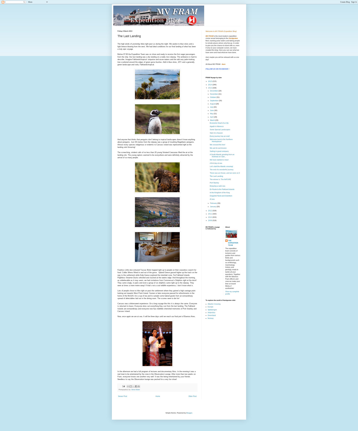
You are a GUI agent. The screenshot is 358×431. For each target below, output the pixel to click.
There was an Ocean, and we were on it (225, 173)
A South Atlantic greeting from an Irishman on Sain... (222, 155)
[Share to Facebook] (136, 386)
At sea (212, 199)
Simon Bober (135, 389)
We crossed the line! (217, 145)
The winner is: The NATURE (220, 179)
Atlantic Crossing (214, 304)
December (214, 91)
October (213, 97)
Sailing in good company (219, 151)
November (214, 94)
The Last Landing (216, 176)
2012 (210, 211)
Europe (210, 307)
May (212, 114)
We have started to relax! (219, 160)
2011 (210, 214)
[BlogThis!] (130, 386)
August (213, 104)
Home (158, 396)
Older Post (192, 396)
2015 (210, 81)
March (212, 120)
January (213, 207)
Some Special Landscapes (220, 130)
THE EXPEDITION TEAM (233, 243)
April (212, 117)
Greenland (212, 315)
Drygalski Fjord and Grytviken (221, 196)
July (212, 107)
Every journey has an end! (220, 136)
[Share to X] (133, 386)
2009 (210, 220)
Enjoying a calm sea (217, 186)
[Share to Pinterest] (138, 386)
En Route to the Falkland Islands (222, 189)
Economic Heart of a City (219, 123)
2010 (210, 217)
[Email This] (128, 386)
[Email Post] (123, 386)
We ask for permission (218, 148)
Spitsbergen (212, 310)
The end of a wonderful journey (221, 170)
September (214, 101)
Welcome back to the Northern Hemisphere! (221, 140)
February (213, 203)
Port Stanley (214, 183)
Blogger (189, 413)
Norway (211, 318)
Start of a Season (216, 133)
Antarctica (211, 313)
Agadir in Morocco (217, 126)
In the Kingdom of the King (220, 193)
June (212, 110)
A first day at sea (216, 163)
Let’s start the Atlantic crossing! (221, 166)
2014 (210, 85)
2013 (210, 88)
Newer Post (122, 396)
